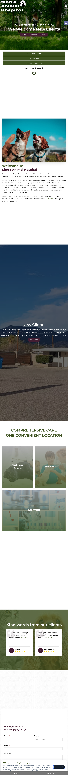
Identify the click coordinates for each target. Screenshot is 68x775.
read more (22, 638)
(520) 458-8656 (49, 199)
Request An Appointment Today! (34, 34)
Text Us (51, 773)
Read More (34, 340)
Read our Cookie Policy (33, 771)
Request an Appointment (34, 63)
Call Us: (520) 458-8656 (34, 53)
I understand (59, 767)
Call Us (18, 773)
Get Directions (34, 58)
